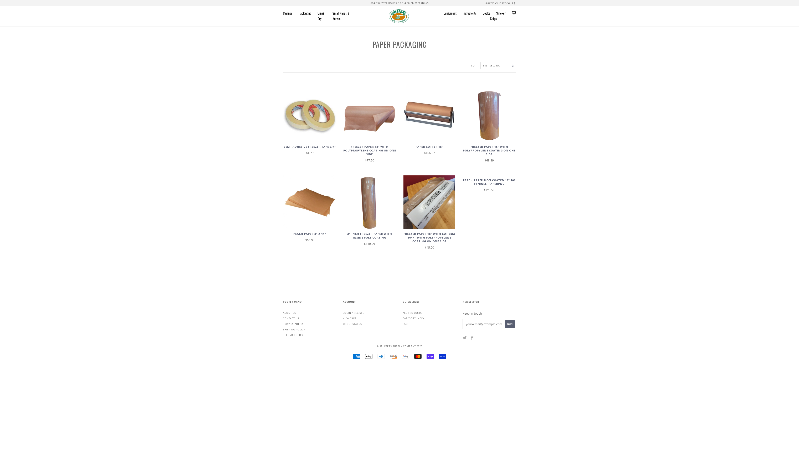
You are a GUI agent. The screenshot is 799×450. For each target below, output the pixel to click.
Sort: (475, 65)
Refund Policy (293, 334)
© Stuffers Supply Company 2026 (399, 346)
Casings (287, 13)
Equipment (450, 13)
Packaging (305, 13)
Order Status (352, 323)
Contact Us (291, 318)
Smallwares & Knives (341, 16)
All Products (412, 312)
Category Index (413, 318)
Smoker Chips (498, 16)
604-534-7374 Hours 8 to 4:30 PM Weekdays (400, 3)
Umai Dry (321, 16)
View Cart (349, 318)
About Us (289, 312)
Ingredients (469, 13)
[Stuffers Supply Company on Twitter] (465, 338)
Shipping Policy (294, 329)
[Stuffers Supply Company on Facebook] (472, 338)
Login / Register (354, 312)
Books (486, 13)
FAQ (405, 323)
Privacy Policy (293, 323)
